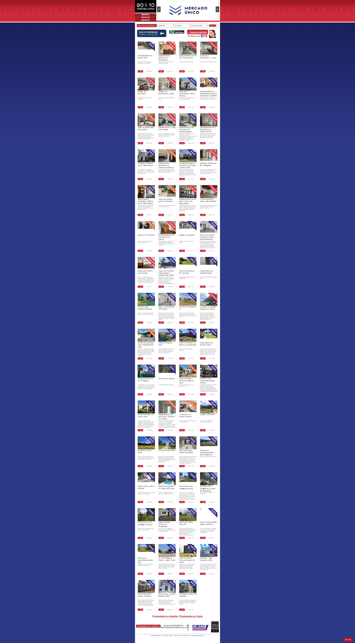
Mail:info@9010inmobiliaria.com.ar (173, 627)
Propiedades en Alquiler (165, 616)
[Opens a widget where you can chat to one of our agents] (348, 639)
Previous (159, 9)
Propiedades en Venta (191, 616)
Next (217, 9)
